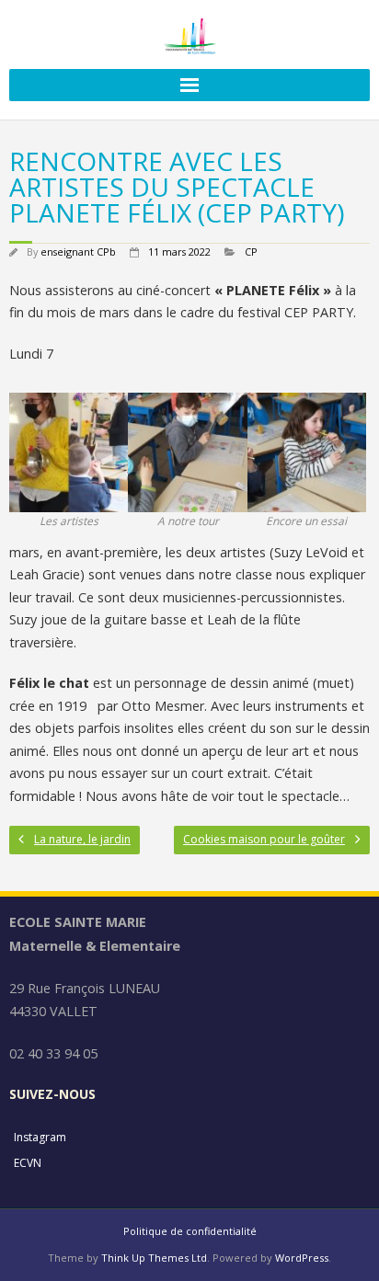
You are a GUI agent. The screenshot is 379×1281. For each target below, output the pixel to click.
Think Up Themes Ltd (154, 1257)
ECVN (27, 1163)
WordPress (301, 1257)
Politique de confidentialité (190, 1231)
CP (251, 251)
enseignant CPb (78, 251)
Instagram (40, 1137)
